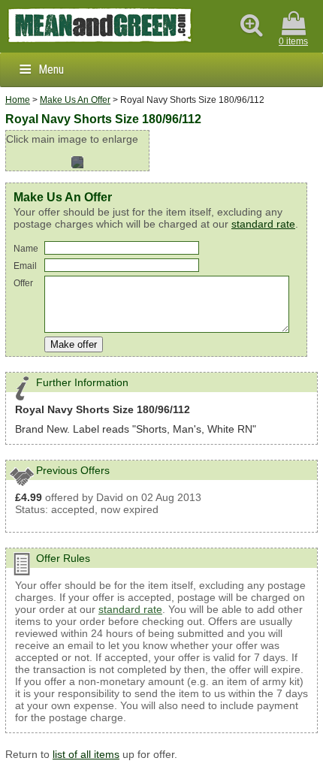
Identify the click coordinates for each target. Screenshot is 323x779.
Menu (51, 69)
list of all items (86, 754)
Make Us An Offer (75, 100)
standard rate (263, 224)
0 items (293, 41)
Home (17, 100)
